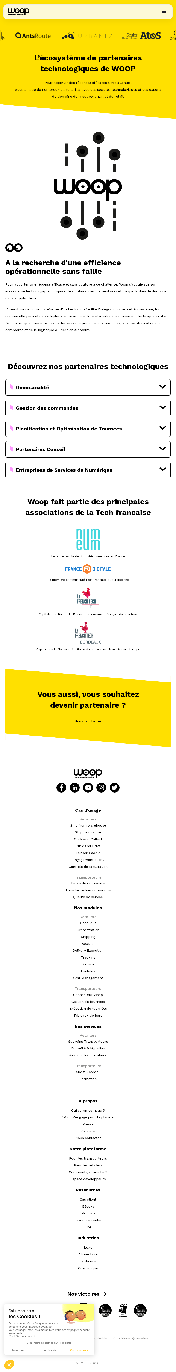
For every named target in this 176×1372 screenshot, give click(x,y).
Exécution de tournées (88, 1008)
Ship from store (88, 832)
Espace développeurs (88, 1179)
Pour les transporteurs (88, 1158)
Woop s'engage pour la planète (88, 1117)
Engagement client (88, 860)
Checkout (88, 923)
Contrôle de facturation (88, 867)
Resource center (88, 1220)
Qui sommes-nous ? (88, 1110)
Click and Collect (88, 839)
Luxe (88, 1247)
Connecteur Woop (88, 995)
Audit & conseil (88, 1072)
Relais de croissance (88, 883)
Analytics (88, 971)
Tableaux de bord (88, 1015)
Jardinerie (88, 1261)
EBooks (88, 1206)
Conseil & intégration (88, 1048)
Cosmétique (88, 1268)
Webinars (88, 1213)
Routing (88, 944)
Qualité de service (88, 897)
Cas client (88, 1199)
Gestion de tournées (88, 1002)
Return (88, 964)
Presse (88, 1124)
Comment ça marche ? (88, 1172)
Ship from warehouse (88, 825)
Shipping (88, 937)
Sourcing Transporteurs (88, 1041)
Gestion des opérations (88, 1055)
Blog (88, 1227)
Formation (88, 1079)
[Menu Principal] (163, 12)
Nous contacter (88, 721)
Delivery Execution (88, 950)
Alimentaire (88, 1254)
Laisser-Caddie (88, 853)
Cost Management (88, 978)
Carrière (88, 1131)
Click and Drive (88, 846)
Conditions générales (130, 1338)
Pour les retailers (88, 1165)
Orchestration (88, 930)
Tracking (88, 957)
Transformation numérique (88, 890)
